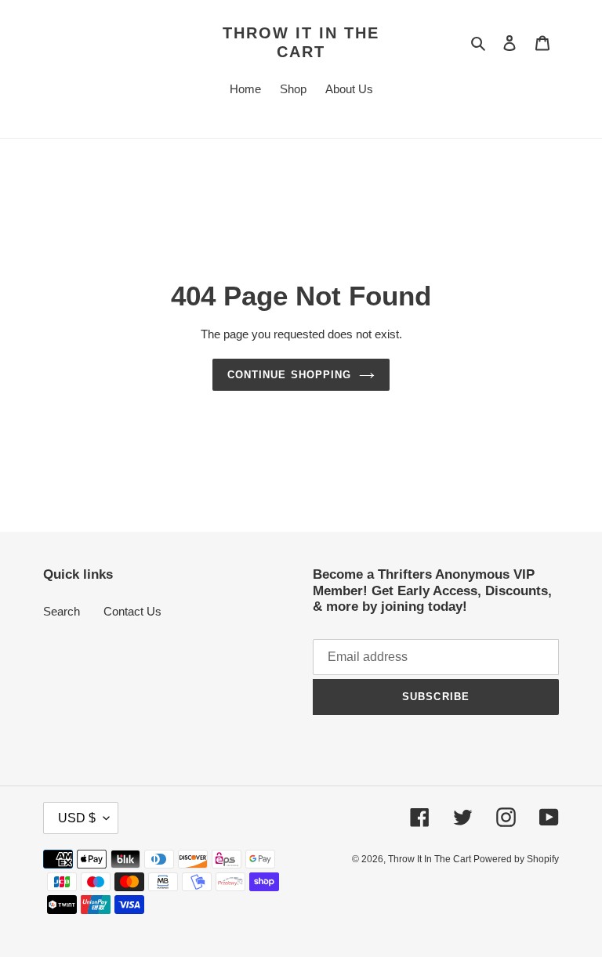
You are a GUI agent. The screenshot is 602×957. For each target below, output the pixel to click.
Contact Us (132, 611)
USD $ (77, 818)
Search (61, 611)
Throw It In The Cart (301, 42)
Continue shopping (289, 375)
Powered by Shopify (516, 859)
